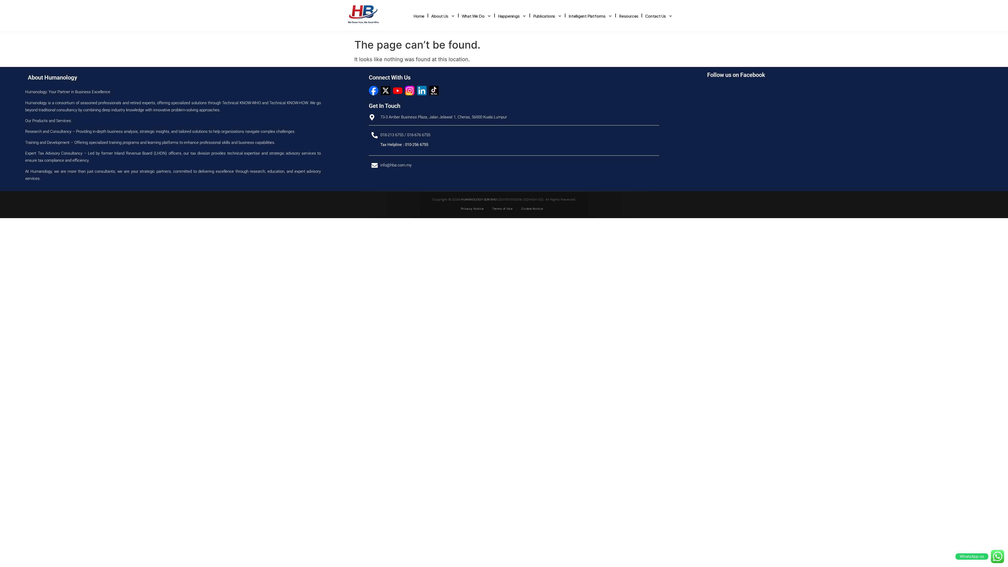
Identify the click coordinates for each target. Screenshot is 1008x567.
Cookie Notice (532, 209)
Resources (628, 15)
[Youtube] (397, 90)
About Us (439, 15)
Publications (544, 15)
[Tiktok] (434, 90)
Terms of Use (502, 209)
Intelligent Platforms (587, 15)
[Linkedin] (422, 90)
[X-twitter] (385, 90)
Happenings (509, 15)
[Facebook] (373, 90)
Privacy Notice (472, 209)
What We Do (473, 15)
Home (418, 15)
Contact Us (655, 15)
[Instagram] (409, 90)
